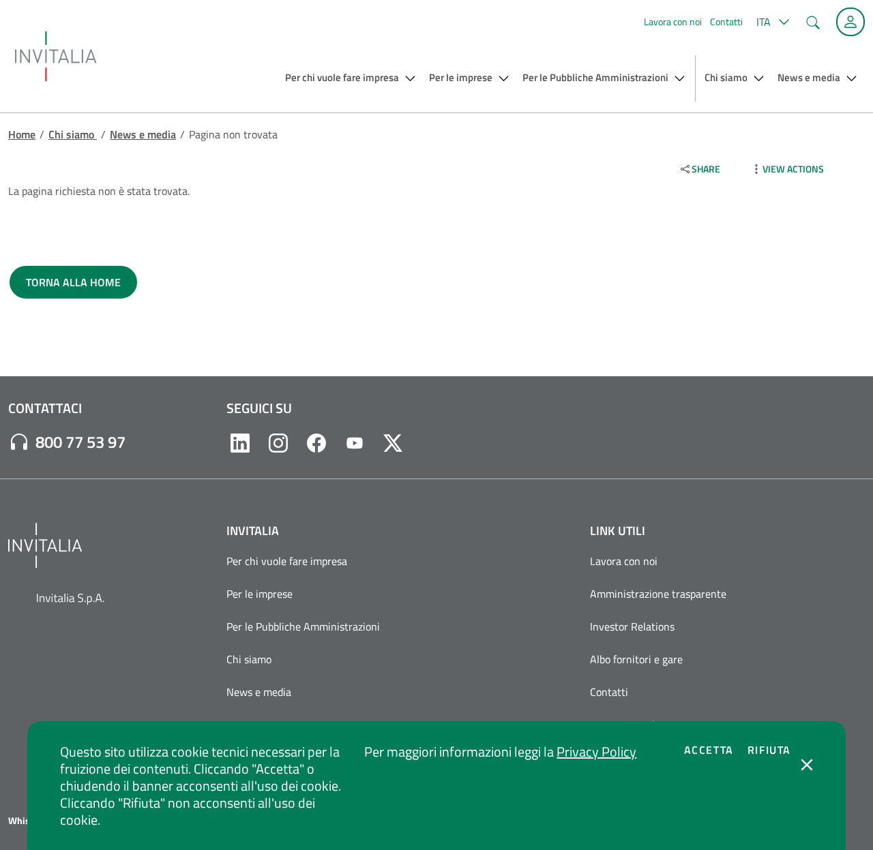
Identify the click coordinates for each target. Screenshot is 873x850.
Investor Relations (632, 626)
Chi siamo (72, 134)
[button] (771, 22)
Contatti (726, 21)
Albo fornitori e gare (636, 659)
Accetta (709, 749)
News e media (143, 134)
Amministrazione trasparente (658, 594)
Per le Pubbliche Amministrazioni (303, 626)
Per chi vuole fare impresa (286, 561)
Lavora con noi (673, 21)
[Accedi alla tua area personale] (850, 21)
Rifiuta (769, 749)
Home (21, 134)
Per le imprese (259, 594)
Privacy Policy (596, 751)
